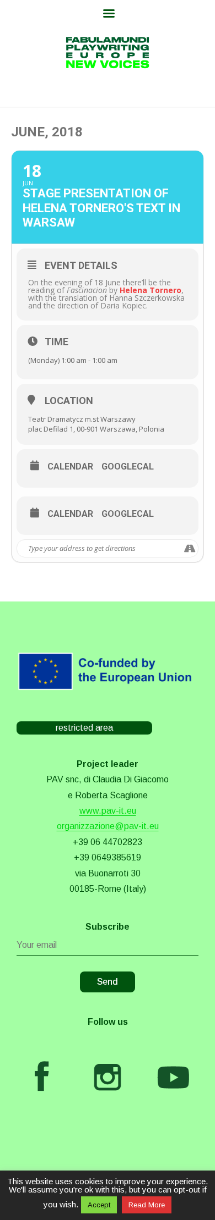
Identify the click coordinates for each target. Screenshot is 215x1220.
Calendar (70, 467)
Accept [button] (99, 1205)
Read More (146, 1205)
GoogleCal (127, 467)
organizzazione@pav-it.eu (108, 826)
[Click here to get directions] (189, 548)
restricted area (84, 727)
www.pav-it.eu (107, 810)
